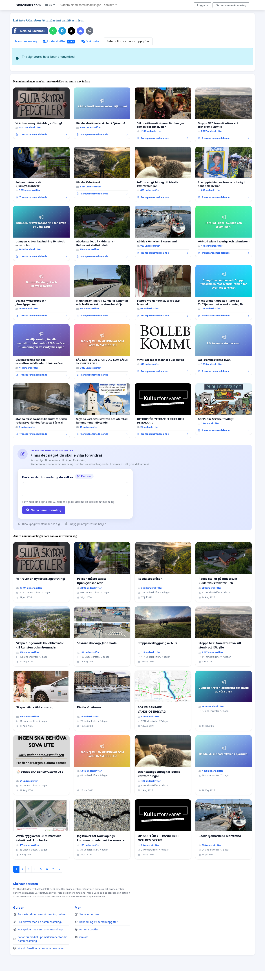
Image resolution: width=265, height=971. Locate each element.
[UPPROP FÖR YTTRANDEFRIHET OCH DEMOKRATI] (163, 410)
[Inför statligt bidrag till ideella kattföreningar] (163, 174)
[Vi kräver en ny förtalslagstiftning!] (41, 113)
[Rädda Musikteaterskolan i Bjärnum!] (102, 113)
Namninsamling (26, 41)
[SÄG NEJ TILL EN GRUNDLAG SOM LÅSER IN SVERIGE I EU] (102, 351)
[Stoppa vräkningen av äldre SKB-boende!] (163, 292)
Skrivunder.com (28, 5)
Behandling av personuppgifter (128, 41)
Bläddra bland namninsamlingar (80, 4)
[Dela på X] (71, 31)
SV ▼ (52, 4)
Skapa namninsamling (46, 510)
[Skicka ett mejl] (80, 31)
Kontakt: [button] (109, 4)
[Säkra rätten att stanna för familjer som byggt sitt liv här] (163, 114)
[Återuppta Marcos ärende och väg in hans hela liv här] (223, 174)
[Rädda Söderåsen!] (102, 172)
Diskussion (93, 41)
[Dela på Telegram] (62, 31)
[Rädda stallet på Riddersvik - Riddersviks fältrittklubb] (102, 233)
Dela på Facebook (32, 31)
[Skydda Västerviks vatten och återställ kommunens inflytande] (102, 410)
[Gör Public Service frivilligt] (223, 409)
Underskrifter (60, 41)
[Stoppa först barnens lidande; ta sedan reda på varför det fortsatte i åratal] (41, 410)
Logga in (202, 5)
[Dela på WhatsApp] (53, 31)
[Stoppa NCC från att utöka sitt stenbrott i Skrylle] (223, 114)
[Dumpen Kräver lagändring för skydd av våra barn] (41, 233)
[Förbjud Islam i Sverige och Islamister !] (223, 231)
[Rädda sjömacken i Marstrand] (163, 231)
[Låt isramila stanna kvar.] (223, 349)
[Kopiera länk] (89, 31)
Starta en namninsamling (231, 5)
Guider (18, 907)
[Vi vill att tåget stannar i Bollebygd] (163, 349)
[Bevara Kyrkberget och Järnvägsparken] (41, 292)
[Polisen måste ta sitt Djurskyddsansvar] (41, 174)
